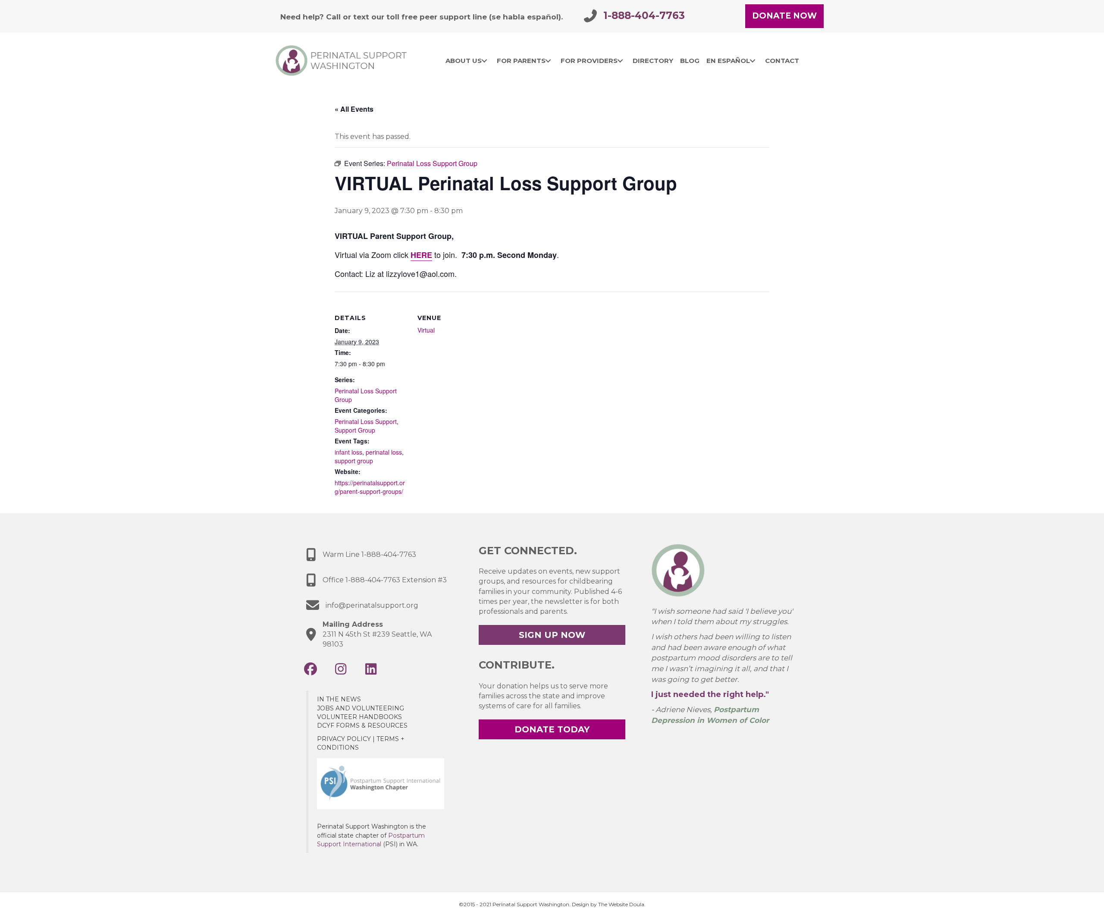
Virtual (426, 330)
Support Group (355, 430)
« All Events (354, 109)
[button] (310, 669)
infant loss (348, 452)
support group (354, 460)
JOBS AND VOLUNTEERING (360, 708)
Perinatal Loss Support (366, 421)
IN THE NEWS (339, 699)
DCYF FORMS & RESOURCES (362, 725)
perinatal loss (384, 452)
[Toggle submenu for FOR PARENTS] (548, 60)
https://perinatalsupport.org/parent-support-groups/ (370, 487)
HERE (421, 255)
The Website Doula (621, 904)
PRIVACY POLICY (344, 739)
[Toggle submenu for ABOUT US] (484, 60)
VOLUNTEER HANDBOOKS (359, 717)
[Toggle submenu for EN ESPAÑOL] (753, 60)
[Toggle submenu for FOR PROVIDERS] (620, 60)
